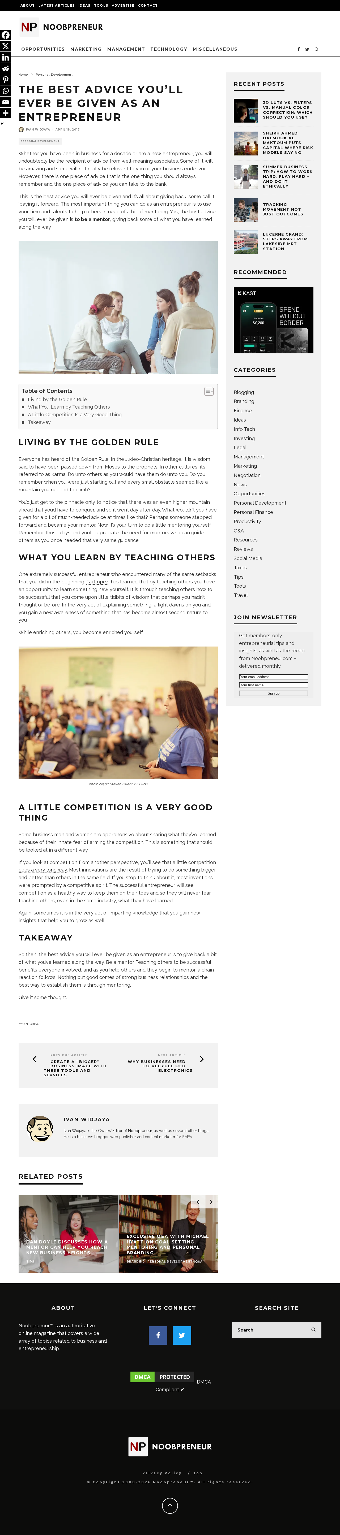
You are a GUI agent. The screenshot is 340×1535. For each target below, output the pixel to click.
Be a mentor (120, 962)
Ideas (84, 5)
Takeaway (39, 422)
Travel (241, 595)
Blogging (244, 392)
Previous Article (69, 1055)
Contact (148, 5)
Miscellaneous (215, 49)
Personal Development (40, 141)
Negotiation (247, 475)
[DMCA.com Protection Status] (162, 1382)
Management (126, 49)
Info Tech (244, 429)
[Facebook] (5, 35)
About (27, 5)
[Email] (5, 101)
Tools (101, 5)
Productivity (247, 521)
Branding (244, 401)
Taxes (240, 567)
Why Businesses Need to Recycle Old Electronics (160, 1066)
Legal (240, 447)
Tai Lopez (97, 581)
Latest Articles (57, 5)
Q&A (239, 531)
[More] (5, 113)
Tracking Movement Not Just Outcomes (283, 209)
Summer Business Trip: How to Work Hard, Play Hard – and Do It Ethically (288, 176)
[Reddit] (5, 68)
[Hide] (2, 124)
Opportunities (43, 49)
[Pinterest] (5, 79)
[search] (313, 1330)
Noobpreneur (140, 1130)
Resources (246, 540)
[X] (5, 46)
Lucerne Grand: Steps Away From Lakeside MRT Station (285, 241)
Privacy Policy (162, 1473)
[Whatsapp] (5, 90)
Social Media (248, 558)
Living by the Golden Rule (57, 399)
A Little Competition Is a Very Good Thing (75, 414)
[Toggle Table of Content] (206, 391)
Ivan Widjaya (38, 129)
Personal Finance (253, 512)
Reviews (243, 549)
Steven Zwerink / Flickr (129, 784)
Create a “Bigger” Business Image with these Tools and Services (75, 1068)
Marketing (86, 49)
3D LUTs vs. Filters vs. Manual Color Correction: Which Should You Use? (288, 110)
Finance (243, 410)
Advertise (123, 5)
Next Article (172, 1055)
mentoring (30, 1024)
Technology (168, 49)
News (240, 484)
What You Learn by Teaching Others (69, 407)
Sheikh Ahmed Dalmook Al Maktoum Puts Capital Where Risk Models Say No (288, 143)
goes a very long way (43, 870)
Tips (239, 577)
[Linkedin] (5, 57)
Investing (244, 438)
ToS (198, 1473)
